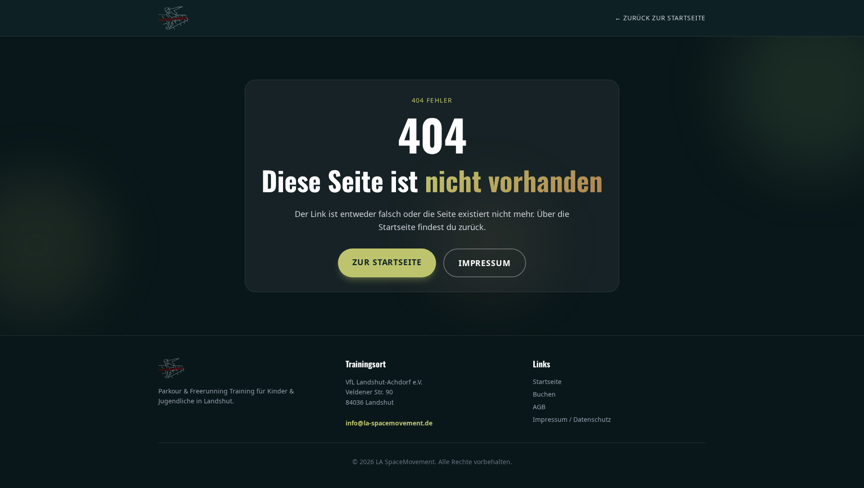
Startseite (547, 381)
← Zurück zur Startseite (660, 18)
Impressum (485, 263)
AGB (539, 406)
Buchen (544, 394)
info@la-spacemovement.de (389, 423)
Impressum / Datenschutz (572, 419)
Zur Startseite (387, 262)
